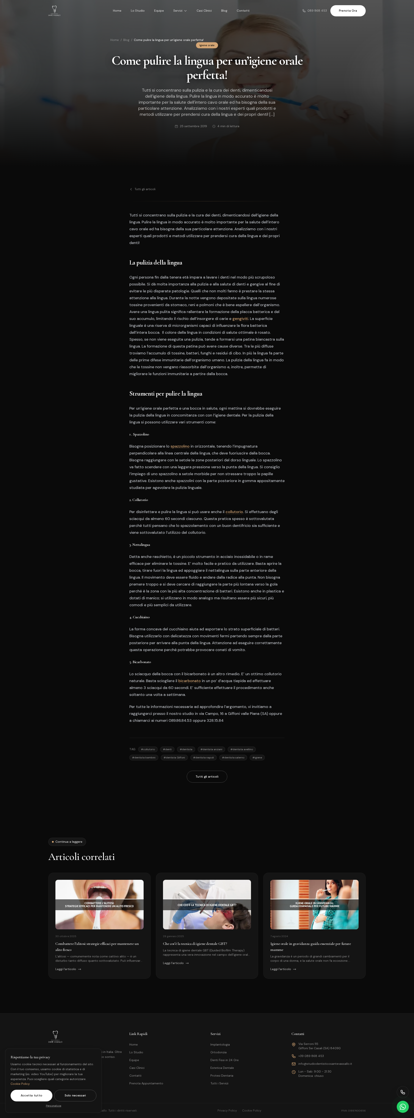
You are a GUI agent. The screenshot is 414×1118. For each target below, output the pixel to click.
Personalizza (53, 1105)
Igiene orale (207, 45)
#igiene (257, 757)
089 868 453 (317, 11)
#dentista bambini (143, 757)
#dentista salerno (233, 757)
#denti (167, 749)
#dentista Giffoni (174, 757)
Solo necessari (75, 1095)
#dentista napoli (203, 757)
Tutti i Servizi (219, 1083)
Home (117, 11)
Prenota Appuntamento (146, 1083)
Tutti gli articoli (145, 189)
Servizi (177, 11)
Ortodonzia (218, 1052)
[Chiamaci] (403, 1092)
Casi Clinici (204, 11)
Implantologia (220, 1044)
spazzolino (180, 446)
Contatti (243, 11)
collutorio (234, 511)
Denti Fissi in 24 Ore (224, 1060)
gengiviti (240, 318)
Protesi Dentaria (221, 1075)
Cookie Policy (20, 1084)
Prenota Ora (348, 11)
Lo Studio (138, 11)
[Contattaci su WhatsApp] (403, 1107)
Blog (224, 11)
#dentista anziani (211, 749)
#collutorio (148, 749)
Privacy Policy (227, 1110)
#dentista (186, 749)
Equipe (159, 11)
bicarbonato (189, 680)
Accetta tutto (31, 1095)
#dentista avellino (242, 749)
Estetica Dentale (222, 1068)
